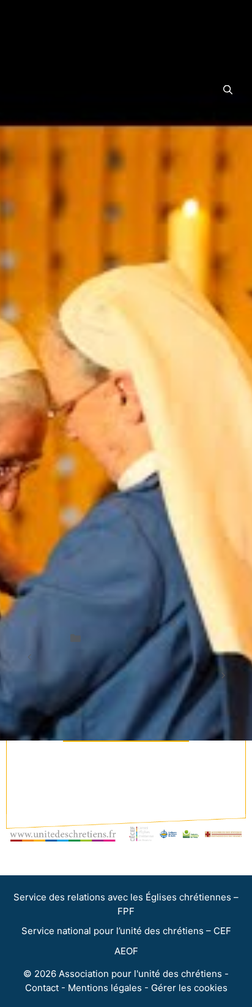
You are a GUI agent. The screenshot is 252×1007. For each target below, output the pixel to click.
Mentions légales (105, 988)
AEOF (126, 951)
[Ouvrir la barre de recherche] (228, 90)
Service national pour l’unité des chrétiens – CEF (126, 931)
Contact (42, 988)
